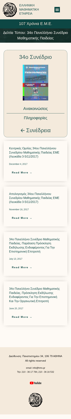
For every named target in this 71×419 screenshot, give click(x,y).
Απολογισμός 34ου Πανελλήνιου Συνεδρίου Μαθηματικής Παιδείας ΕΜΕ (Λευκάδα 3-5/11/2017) (34, 198)
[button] (57, 9)
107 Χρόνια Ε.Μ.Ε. (35, 23)
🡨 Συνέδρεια (35, 130)
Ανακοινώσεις (35, 108)
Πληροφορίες (35, 118)
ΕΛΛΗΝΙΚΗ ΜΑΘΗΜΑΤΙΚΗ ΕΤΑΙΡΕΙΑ (29, 9)
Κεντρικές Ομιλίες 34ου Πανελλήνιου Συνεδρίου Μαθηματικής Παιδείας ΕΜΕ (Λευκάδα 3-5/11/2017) (34, 152)
